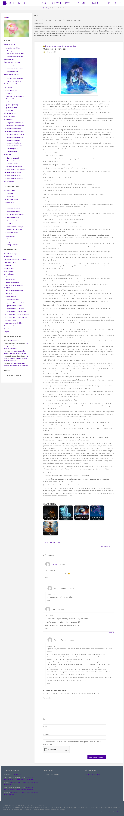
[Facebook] (120, 3)
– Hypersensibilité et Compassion (15, 311)
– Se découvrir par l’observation (15, 169)
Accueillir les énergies (10, 254)
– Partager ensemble (12, 245)
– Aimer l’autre (9, 239)
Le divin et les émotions (11, 283)
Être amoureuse (16, 341)
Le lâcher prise (8, 110)
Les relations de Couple (11, 217)
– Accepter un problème (12, 48)
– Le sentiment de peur (12, 140)
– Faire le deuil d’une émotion (14, 54)
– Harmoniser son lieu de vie (14, 78)
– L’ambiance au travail (12, 209)
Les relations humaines (11, 232)
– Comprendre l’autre (12, 242)
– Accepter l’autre (10, 236)
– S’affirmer (8, 87)
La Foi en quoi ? (9, 99)
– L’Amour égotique (11, 149)
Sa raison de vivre (9, 116)
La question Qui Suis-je (11, 105)
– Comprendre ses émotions (14, 123)
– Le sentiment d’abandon (13, 146)
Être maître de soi (9, 59)
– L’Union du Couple (11, 221)
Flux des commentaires (92, 774)
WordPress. (117, 812)
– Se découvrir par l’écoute (13, 167)
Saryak (54, 564)
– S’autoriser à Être (11, 90)
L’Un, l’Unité (7, 265)
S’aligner (6, 332)
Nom (45, 719)
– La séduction (10, 224)
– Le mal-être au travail (12, 212)
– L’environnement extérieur (14, 69)
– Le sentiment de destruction (14, 134)
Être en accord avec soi (11, 74)
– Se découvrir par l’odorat (13, 172)
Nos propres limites (10, 113)
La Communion (8, 271)
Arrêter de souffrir (9, 44)
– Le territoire (9, 196)
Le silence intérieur (10, 296)
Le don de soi (8, 293)
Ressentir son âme (10, 326)
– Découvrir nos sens (11, 164)
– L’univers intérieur (11, 72)
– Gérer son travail (11, 206)
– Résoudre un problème (13, 81)
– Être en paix (9, 51)
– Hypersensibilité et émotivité (15, 303)
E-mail (45, 727)
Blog (47, 8)
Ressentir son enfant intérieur (13, 323)
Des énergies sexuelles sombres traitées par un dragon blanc (16, 346)
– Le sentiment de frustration (14, 137)
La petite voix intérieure (11, 102)
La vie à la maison (9, 190)
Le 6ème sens (8, 277)
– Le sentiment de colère (13, 128)
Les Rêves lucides (55, 46)
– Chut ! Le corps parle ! (12, 158)
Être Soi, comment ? (10, 84)
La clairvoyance (9, 268)
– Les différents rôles (12, 199)
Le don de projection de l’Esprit (13, 291)
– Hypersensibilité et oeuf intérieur (16, 317)
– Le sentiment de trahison (13, 143)
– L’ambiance (9, 194)
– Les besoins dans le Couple (14, 227)
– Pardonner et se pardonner (14, 57)
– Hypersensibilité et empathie (15, 309)
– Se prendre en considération (14, 96)
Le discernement (9, 280)
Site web (46, 734)
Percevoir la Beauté (10, 320)
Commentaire (48, 698)
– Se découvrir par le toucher (14, 178)
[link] (115, 3)
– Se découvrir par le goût (13, 175)
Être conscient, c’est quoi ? (12, 62)
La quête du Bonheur (10, 108)
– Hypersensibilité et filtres (13, 306)
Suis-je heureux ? (9, 181)
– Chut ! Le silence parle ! (13, 161)
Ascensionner (8, 257)
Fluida (111, 812)
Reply (111, 581)
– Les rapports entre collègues (15, 214)
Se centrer (7, 329)
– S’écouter (8, 93)
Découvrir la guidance (10, 262)
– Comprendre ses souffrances (14, 125)
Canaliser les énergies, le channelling (15, 259)
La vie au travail (9, 202)
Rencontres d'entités (69, 46)
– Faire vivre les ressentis (13, 66)
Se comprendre (8, 119)
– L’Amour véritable (11, 152)
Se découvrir (8, 154)
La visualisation (9, 274)
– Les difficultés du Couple (13, 230)
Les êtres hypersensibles (11, 299)
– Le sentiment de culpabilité (14, 131)
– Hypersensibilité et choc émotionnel (17, 314)
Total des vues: (49, 774)
